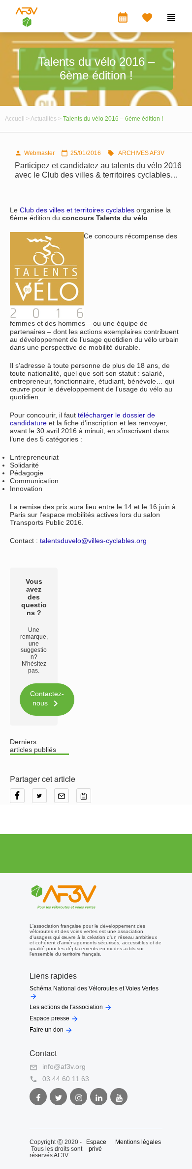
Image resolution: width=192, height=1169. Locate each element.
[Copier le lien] (86, 799)
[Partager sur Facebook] (21, 799)
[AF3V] (26, 24)
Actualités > (47, 118)
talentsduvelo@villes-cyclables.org (93, 541)
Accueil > (18, 118)
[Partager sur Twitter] (43, 799)
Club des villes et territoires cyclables (77, 210)
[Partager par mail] (65, 799)
